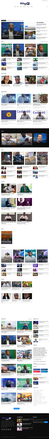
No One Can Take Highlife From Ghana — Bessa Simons (5, 85)
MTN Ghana (41, 390)
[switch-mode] (47, 0)
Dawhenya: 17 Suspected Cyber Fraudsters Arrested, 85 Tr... (11, 166)
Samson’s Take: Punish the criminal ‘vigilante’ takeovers (26, 300)
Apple (46, 401)
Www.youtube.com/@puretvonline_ (39, 361)
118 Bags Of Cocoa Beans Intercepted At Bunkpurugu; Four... (6, 162)
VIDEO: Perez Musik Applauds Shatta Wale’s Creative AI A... (30, 85)
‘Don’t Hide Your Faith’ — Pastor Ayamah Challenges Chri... (24, 194)
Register (45, 0)
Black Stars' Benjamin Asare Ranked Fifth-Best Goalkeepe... (28, 428)
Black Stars (35, 403)
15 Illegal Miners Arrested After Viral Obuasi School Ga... (41, 162)
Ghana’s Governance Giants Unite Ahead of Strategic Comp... (5, 301)
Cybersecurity (35, 398)
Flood (34, 390)
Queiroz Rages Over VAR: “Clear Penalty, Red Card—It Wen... (27, 423)
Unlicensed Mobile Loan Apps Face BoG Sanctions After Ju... (8, 121)
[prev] (46, 20)
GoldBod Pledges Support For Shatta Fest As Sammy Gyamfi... (42, 85)
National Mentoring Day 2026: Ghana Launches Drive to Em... (24, 209)
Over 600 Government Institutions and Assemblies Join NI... (12, 264)
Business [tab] (43, 41)
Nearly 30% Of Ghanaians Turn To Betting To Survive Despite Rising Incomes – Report (18, 20)
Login (42, 0)
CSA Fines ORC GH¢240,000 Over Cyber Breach (28, 264)
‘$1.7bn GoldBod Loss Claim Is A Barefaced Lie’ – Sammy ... (27, 63)
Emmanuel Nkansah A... (5, 37)
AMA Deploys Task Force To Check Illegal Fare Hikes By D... (30, 53)
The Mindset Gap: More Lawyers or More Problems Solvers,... (16, 288)
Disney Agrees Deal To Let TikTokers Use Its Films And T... (12, 273)
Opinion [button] (31, 6)
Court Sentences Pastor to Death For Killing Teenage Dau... (27, 175)
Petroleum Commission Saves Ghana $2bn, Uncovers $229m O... (8, 403)
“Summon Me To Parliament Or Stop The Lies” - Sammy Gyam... (24, 374)
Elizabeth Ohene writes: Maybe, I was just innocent (16, 300)
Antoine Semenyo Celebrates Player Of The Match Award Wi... (28, 419)
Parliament (37, 390)
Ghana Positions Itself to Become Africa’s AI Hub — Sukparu (30, 259)
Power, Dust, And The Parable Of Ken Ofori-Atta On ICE (6, 288)
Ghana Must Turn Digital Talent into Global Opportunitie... (18, 259)
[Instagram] (4, 429)
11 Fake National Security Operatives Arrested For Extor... (27, 171)
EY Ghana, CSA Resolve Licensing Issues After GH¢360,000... (28, 67)
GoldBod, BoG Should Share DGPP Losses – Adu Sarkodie (18, 54)
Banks (40, 400)
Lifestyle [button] (24, 6)
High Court (45, 403)
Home (15, 6)
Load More (16, 408)
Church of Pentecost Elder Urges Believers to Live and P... (23, 223)
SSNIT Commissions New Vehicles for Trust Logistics (12, 58)
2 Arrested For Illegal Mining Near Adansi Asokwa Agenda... (11, 175)
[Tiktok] (6, 429)
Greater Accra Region (40, 403)
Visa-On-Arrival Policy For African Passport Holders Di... (30, 37)
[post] (12, 30)
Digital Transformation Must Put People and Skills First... (42, 260)
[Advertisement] (24, 14)
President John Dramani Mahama (37, 395)
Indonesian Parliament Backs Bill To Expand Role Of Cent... (6, 241)
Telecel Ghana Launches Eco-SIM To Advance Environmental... (27, 273)
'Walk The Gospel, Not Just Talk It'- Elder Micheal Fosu (8, 223)
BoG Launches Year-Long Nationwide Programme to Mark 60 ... (40, 121)
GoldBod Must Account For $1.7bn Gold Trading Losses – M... (12, 67)
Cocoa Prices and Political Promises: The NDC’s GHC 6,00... (26, 289)
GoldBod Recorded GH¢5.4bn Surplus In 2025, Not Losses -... (7, 53)
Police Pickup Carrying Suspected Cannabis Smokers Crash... (27, 58)
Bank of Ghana (40, 398)
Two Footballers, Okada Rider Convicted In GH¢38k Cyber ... (18, 162)
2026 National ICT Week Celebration (38, 401)
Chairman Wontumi (36, 400)
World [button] (28, 6)
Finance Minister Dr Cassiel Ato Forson (38, 393)
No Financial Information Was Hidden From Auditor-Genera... (42, 53)
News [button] (17, 6)
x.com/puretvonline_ (38, 359)
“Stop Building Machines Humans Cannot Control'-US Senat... (12, 269)
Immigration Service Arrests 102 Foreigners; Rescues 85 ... (27, 166)
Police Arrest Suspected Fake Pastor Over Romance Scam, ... (11, 171)
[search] (47, 6)
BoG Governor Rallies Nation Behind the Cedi (24, 104)
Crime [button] (20, 6)
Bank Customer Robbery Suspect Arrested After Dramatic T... (42, 171)
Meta (43, 401)
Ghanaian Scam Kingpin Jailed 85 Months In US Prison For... (42, 166)
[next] (47, 20)
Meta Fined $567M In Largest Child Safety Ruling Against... (27, 269)
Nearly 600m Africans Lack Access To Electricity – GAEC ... (12, 63)
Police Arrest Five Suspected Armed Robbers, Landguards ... (43, 175)
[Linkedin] (8, 429)
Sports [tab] (45, 41)
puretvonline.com (40, 357)
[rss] (10, 429)
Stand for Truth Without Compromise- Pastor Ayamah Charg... (8, 209)
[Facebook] (2, 429)
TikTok (43, 398)
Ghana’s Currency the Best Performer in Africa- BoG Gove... (24, 121)
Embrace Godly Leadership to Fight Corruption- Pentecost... (7, 194)
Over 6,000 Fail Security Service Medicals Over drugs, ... (29, 28)
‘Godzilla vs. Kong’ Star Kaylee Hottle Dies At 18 (18, 85)
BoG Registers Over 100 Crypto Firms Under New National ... (40, 104)
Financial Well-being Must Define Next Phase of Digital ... (6, 259)
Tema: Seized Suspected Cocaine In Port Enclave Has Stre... (30, 162)
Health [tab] (47, 41)
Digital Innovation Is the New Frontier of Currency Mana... (8, 104)
